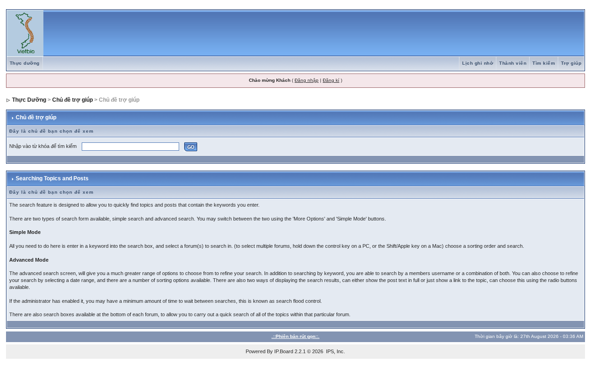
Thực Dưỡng (29, 100)
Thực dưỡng (25, 63)
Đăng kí (331, 80)
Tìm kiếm (543, 63)
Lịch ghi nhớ (477, 63)
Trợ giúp (571, 63)
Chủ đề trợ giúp (72, 100)
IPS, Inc (335, 351)
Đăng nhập (307, 80)
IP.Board (283, 351)
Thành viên (512, 63)
